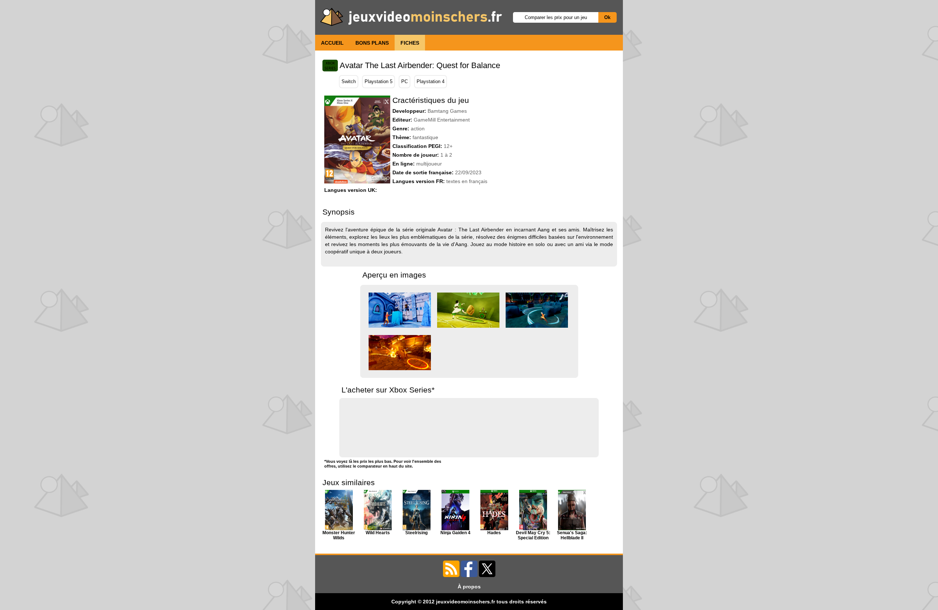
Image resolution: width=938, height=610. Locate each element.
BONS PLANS (372, 43)
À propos (469, 586)
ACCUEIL (332, 43)
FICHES (409, 43)
